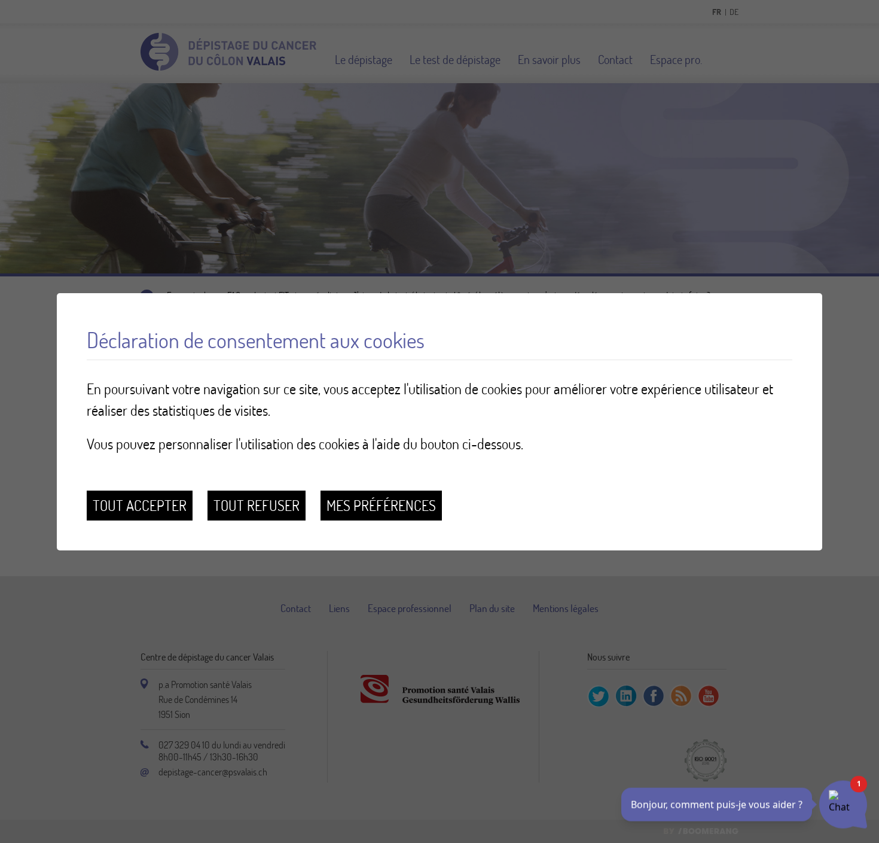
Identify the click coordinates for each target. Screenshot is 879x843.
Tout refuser (256, 505)
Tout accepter (140, 505)
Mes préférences (381, 505)
